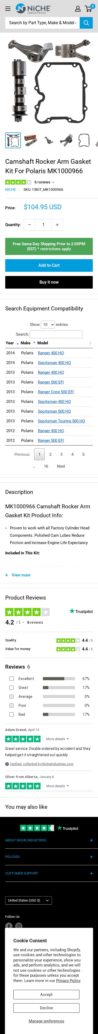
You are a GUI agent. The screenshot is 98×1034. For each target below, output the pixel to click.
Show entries (49, 324)
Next (61, 466)
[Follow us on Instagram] (18, 926)
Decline (46, 1008)
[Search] (86, 23)
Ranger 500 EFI (51, 382)
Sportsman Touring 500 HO (61, 421)
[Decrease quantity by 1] (29, 224)
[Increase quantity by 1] (57, 224)
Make (25, 343)
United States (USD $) (24, 900)
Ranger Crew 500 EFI (56, 392)
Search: (22, 334)
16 (46, 466)
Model (42, 343)
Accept (46, 994)
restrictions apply (55, 249)
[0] (88, 9)
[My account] (77, 9)
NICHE (10, 189)
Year (10, 343)
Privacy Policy (68, 980)
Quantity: (13, 224)
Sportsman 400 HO (54, 362)
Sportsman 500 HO (54, 411)
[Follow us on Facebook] (9, 926)
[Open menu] (7, 9)
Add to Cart (49, 265)
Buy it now (49, 282)
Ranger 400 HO (51, 353)
